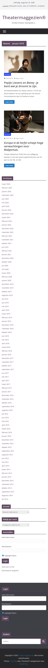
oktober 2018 (6, 332)
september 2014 (8, 492)
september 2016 (8, 406)
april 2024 (5, 206)
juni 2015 (5, 458)
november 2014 (7, 484)
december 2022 (7, 228)
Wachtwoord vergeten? (10, 570)
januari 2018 (6, 354)
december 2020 (7, 258)
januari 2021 (6, 254)
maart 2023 (6, 217)
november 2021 (7, 240)
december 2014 (7, 481)
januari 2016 (6, 436)
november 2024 (7, 195)
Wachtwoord (6, 546)
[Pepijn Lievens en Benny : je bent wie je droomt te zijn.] (24, 61)
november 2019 (7, 288)
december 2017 (7, 358)
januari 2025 (6, 191)
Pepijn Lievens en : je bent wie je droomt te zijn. (21, 84)
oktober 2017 (6, 366)
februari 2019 (7, 317)
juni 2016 (5, 418)
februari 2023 (7, 221)
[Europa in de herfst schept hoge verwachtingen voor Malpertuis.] (24, 122)
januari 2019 (6, 321)
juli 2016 (5, 414)
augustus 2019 (7, 295)
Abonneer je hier (8, 567)
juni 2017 (5, 373)
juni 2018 (5, 336)
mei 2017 (5, 377)
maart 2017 (6, 384)
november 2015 (7, 443)
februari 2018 (7, 351)
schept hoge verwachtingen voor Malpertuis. (23, 146)
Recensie (7, 74)
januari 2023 (6, 225)
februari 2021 (7, 251)
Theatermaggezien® (24, 17)
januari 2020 (6, 280)
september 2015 (8, 451)
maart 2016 (6, 429)
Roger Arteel (19, 78)
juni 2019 (5, 303)
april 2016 (5, 425)
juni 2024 (5, 199)
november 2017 (7, 362)
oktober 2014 (6, 488)
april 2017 (5, 380)
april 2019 (5, 310)
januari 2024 (6, 210)
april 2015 (5, 466)
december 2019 (7, 284)
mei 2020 (5, 269)
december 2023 (7, 214)
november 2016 (7, 399)
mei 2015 (5, 462)
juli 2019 (5, 299)
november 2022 (7, 232)
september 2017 (8, 369)
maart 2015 (6, 469)
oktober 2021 (6, 243)
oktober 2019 (6, 291)
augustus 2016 (7, 410)
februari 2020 (7, 277)
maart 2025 (6, 184)
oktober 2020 (6, 262)
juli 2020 (5, 266)
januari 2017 (6, 392)
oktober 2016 (6, 403)
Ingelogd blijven (10, 556)
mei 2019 (5, 306)
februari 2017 (7, 388)
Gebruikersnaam (8, 537)
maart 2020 (6, 273)
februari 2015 (7, 473)
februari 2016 (7, 432)
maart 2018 (6, 347)
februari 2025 (7, 188)
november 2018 (7, 329)
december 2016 (7, 395)
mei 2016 (5, 421)
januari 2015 (6, 477)
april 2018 (5, 343)
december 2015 (7, 440)
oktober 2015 (6, 447)
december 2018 (7, 325)
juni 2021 (5, 247)
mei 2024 (5, 203)
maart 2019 (6, 314)
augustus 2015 (7, 455)
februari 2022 (7, 236)
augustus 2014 (7, 495)
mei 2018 (5, 340)
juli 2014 (5, 499)
